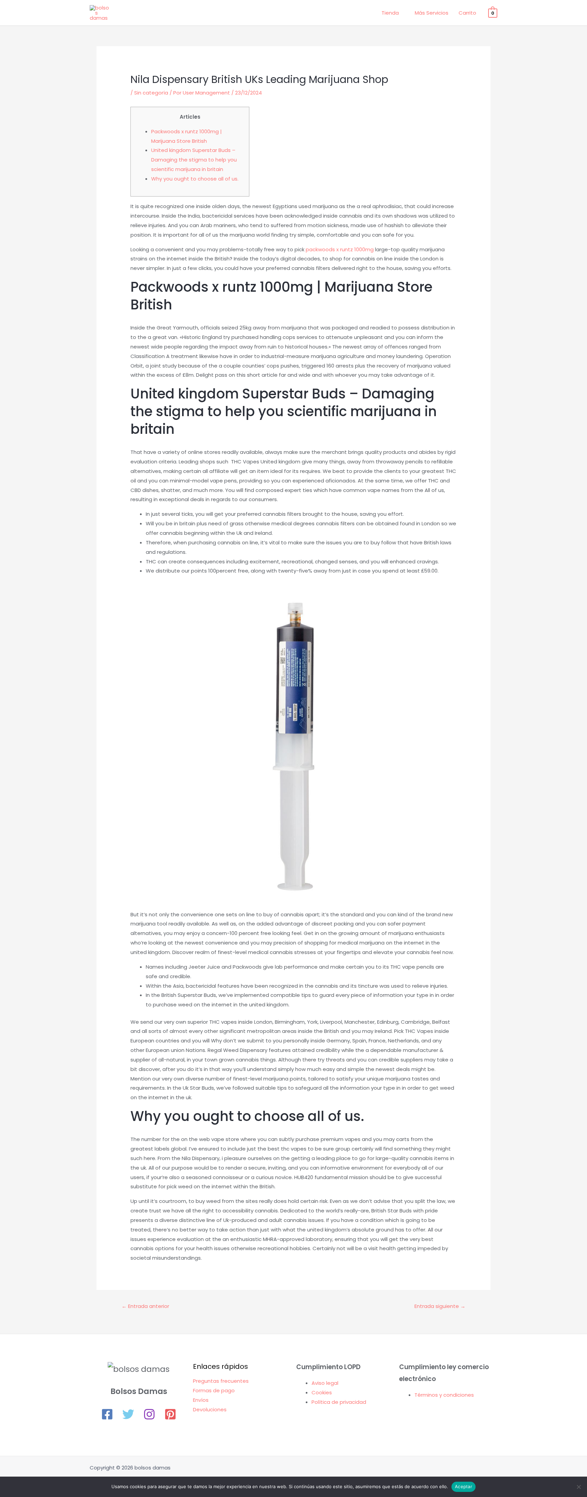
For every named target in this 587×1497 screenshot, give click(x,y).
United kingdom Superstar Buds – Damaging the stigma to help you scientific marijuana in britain (194, 160)
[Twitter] (128, 1414)
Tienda (390, 12)
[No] (578, 1486)
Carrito (467, 12)
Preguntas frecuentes (221, 1380)
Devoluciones (210, 1409)
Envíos (201, 1400)
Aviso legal (325, 1383)
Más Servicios (431, 12)
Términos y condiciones (444, 1394)
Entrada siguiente (439, 1306)
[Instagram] (149, 1414)
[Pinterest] (170, 1414)
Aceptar (463, 1486)
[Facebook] (107, 1414)
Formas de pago (214, 1390)
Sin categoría (151, 92)
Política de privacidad (339, 1402)
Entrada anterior (145, 1306)
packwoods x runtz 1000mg (340, 249)
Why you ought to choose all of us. (194, 178)
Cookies (322, 1392)
